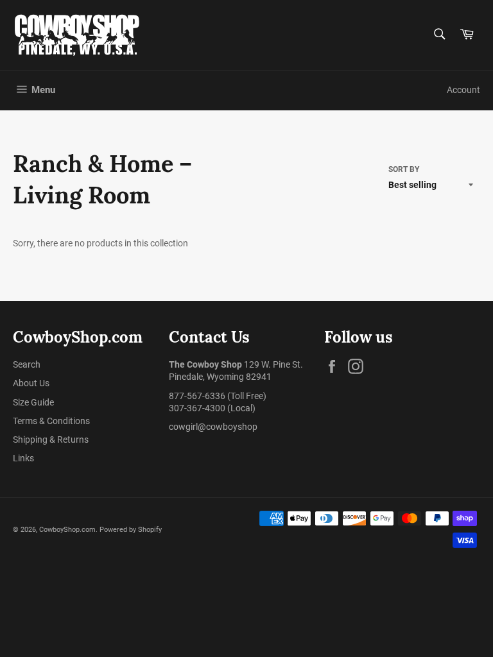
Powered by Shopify (130, 529)
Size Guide (33, 402)
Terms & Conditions (51, 421)
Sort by (403, 169)
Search (26, 364)
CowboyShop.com (67, 529)
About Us (31, 383)
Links (23, 458)
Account (463, 90)
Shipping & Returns (51, 439)
